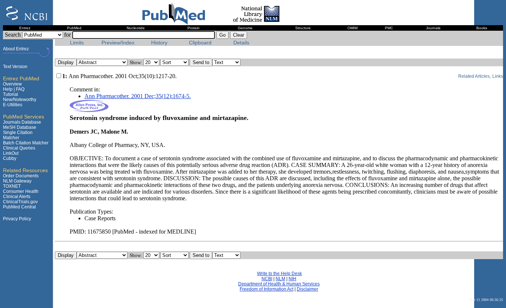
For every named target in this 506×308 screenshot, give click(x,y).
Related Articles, (474, 76)
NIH (292, 278)
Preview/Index (117, 43)
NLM (280, 278)
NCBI (267, 278)
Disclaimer (307, 289)
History (159, 43)
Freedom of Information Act (266, 289)
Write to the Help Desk (279, 273)
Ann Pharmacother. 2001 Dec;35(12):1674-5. (137, 96)
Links (497, 76)
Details (241, 43)
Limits (77, 43)
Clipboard (200, 43)
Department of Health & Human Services (279, 284)
